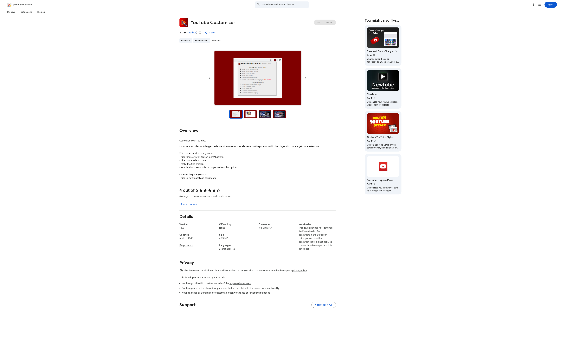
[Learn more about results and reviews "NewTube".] (374, 97)
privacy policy (299, 270)
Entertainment (201, 40)
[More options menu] (533, 5)
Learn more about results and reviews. (212, 196)
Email (266, 227)
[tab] (12, 12)
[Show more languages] (234, 249)
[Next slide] (306, 78)
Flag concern (186, 245)
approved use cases (240, 283)
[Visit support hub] (323, 304)
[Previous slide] (210, 78)
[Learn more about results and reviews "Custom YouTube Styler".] (374, 140)
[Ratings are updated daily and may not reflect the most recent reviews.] (200, 33)
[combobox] (285, 4)
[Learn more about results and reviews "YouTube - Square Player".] (374, 183)
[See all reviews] (188, 204)
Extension (185, 40)
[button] (539, 5)
